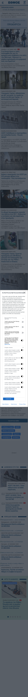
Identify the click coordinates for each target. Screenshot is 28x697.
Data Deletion (5, 404)
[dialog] (14, 348)
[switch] (22, 322)
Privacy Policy (22, 404)
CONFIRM (8, 398)
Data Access (14, 404)
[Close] (25, 293)
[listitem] (14, 318)
